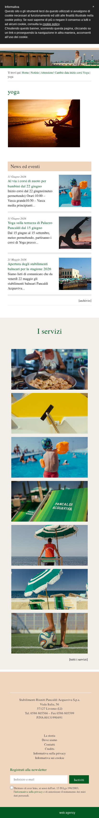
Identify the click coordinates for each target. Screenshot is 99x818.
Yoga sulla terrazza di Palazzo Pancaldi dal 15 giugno (30, 225)
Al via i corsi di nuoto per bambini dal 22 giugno (27, 183)
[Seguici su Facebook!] (49, 723)
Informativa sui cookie (49, 758)
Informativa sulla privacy (49, 753)
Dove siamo (49, 740)
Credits (49, 749)
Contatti (49, 744)
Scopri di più (49, 369)
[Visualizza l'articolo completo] (75, 191)
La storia (49, 735)
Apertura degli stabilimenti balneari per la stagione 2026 (29, 266)
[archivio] (85, 300)
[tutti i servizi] (78, 659)
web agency (68, 812)
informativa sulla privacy (29, 791)
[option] (49, 58)
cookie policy (51, 24)
